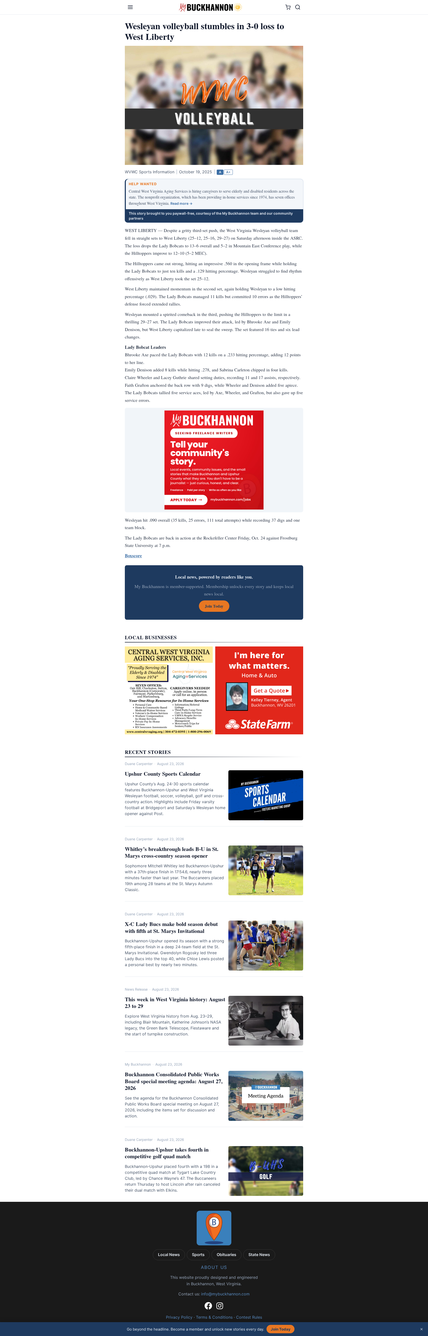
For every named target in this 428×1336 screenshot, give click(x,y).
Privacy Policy (179, 1317)
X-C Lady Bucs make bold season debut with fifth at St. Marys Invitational (171, 927)
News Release (136, 989)
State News (259, 1254)
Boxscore (133, 555)
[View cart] (288, 7)
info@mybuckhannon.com (225, 1293)
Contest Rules (249, 1317)
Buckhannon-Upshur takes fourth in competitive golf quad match (167, 1152)
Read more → (181, 203)
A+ (228, 172)
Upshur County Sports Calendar (163, 774)
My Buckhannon (138, 1064)
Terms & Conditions (214, 1317)
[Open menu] (130, 7)
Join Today (281, 1329)
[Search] (297, 7)
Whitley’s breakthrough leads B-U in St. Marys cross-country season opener (171, 852)
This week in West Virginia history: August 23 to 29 (175, 1002)
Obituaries (226, 1254)
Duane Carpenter (139, 764)
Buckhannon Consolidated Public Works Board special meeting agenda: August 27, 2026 (174, 1081)
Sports (198, 1254)
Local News (169, 1254)
